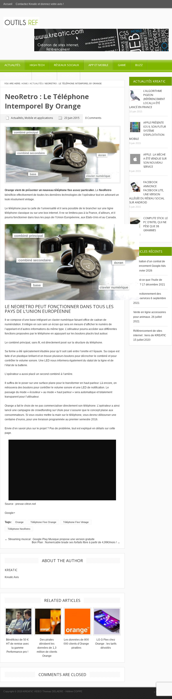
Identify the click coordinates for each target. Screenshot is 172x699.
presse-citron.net (25, 503)
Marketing (44, 75)
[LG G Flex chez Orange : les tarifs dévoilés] (105, 621)
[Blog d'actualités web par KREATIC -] (21, 27)
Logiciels (68, 75)
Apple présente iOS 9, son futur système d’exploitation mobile (147, 131)
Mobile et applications (39, 118)
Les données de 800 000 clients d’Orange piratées (76, 643)
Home (25, 83)
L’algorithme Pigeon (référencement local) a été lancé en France (147, 99)
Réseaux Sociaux (66, 65)
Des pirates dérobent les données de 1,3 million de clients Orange (47, 647)
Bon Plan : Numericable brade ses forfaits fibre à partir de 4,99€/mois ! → (76, 542)
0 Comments (93, 118)
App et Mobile (98, 65)
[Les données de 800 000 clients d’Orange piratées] (76, 621)
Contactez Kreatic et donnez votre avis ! (40, 4)
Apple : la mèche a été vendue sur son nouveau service (155, 161)
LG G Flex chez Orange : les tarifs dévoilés (105, 643)
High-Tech (37, 65)
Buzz (139, 65)
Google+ (10, 512)
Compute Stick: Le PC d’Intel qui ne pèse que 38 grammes (155, 224)
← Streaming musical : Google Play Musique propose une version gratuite (50, 539)
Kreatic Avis (12, 577)
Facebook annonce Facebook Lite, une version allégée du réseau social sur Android (146, 192)
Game (122, 65)
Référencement (15, 75)
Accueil (7, 4)
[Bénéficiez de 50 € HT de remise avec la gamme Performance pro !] (17, 621)
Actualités (12, 65)
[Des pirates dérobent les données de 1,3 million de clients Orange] (47, 621)
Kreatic (11, 570)
